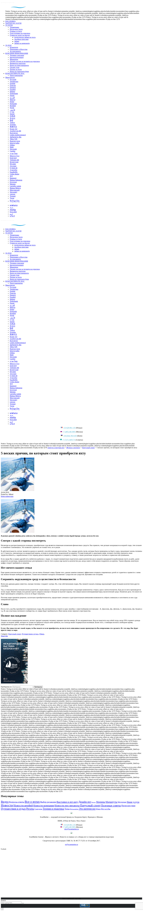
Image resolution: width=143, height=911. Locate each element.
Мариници (14, 59)
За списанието (15, 51)
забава (16, 41)
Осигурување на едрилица (20, 33)
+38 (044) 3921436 (70, 436)
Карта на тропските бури (19, 71)
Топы (67, 809)
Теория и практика (53, 808)
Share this (4, 636)
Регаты (30, 808)
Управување (14, 27)
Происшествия (128, 805)
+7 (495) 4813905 (69, 432)
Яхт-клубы (105, 809)
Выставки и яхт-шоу (67, 801)
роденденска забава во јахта (25, 37)
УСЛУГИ (9, 25)
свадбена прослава (21, 39)
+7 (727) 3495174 (68, 440)
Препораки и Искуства (18, 49)
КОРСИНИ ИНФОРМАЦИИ (16, 53)
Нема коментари (7, 496)
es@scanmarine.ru (71, 844)
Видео (5, 801)
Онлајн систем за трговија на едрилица (25, 61)
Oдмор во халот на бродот (20, 35)
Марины (100, 802)
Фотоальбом (74, 809)
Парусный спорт (90, 805)
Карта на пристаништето (19, 65)
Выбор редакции (48, 802)
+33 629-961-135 (69, 428)
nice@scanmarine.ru (71, 829)
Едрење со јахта (16, 31)
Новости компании (43, 805)
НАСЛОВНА (10, 21)
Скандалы (38, 809)
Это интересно (87, 808)
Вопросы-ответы (16, 802)
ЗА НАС (8, 45)
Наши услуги (133, 802)
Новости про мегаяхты (67, 805)
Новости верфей (23, 805)
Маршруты (111, 801)
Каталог (93, 802)
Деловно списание (17, 55)
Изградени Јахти (16, 29)
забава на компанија (22, 43)
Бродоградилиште (17, 57)
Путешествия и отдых (13, 808)
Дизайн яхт (84, 801)
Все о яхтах (32, 801)
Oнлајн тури (14, 67)
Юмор (98, 809)
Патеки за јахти (16, 69)
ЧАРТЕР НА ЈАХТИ (13, 23)
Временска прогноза (17, 63)
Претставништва (16, 75)
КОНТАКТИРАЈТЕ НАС (15, 73)
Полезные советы (111, 805)
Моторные (122, 802)
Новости (7, 805)
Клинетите (14, 47)
